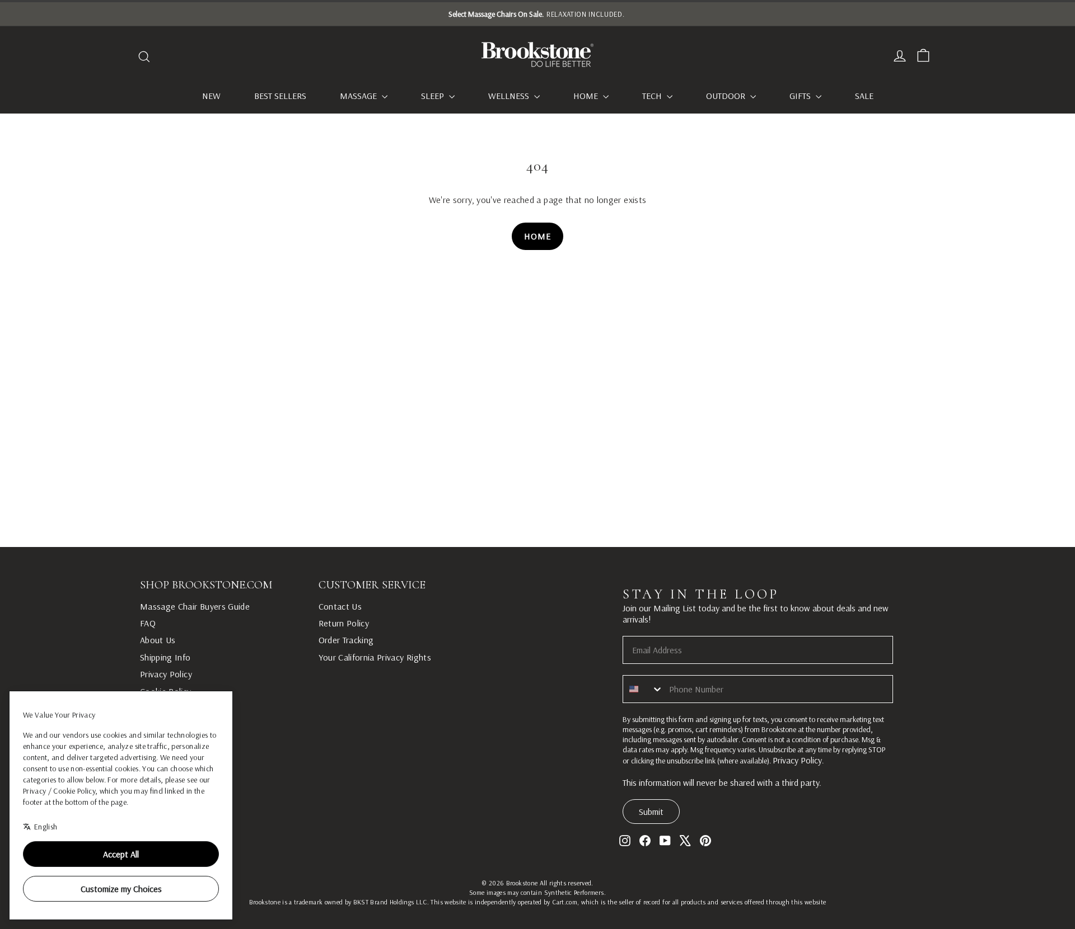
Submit (651, 811)
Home (586, 95)
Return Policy (344, 623)
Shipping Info (165, 657)
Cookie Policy (165, 691)
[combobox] (643, 689)
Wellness (509, 95)
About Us (158, 639)
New (211, 95)
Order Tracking (346, 639)
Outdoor (726, 95)
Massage (359, 95)
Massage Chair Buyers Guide (195, 606)
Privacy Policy (166, 674)
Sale (864, 95)
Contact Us (340, 606)
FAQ (148, 623)
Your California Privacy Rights (375, 657)
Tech (653, 95)
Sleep (433, 95)
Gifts (801, 95)
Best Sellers (280, 95)
